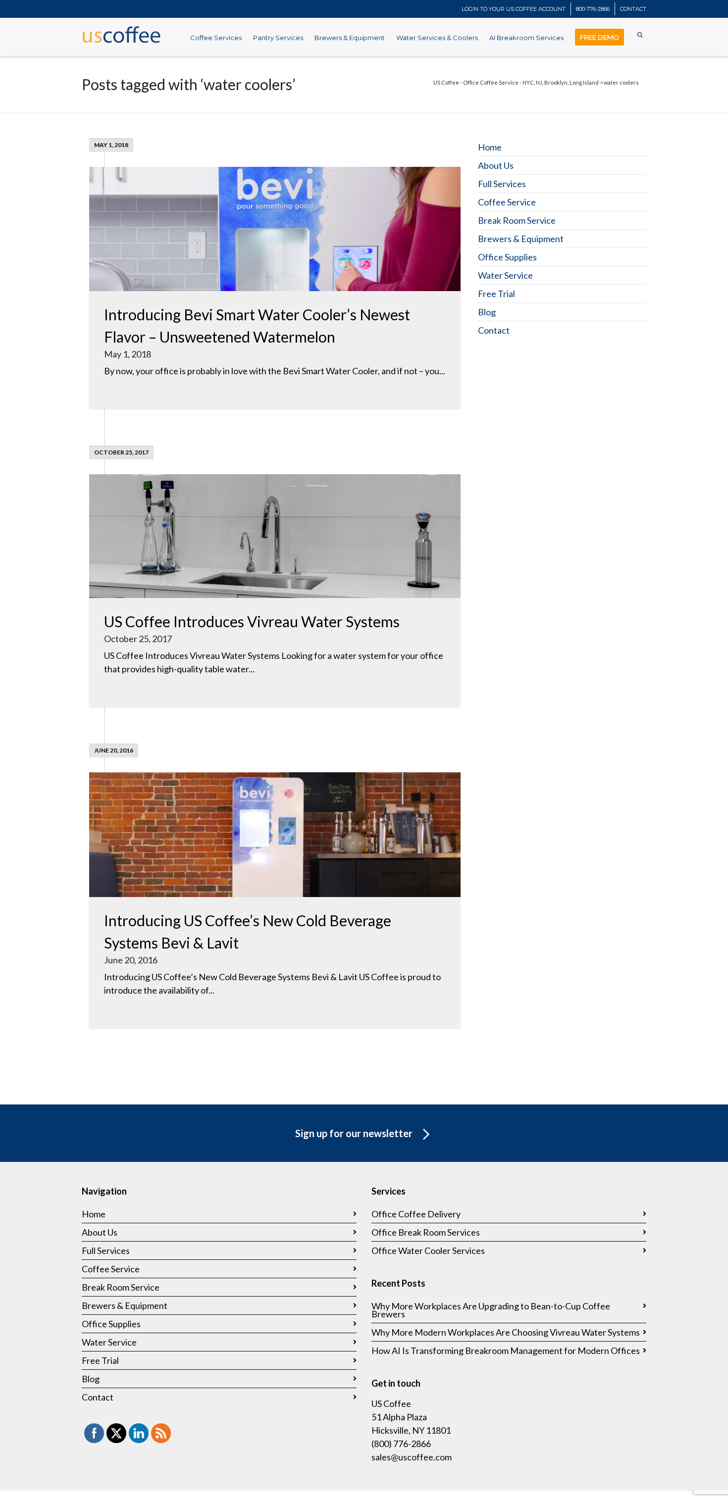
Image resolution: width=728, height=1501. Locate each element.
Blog (487, 311)
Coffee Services (216, 38)
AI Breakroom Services (526, 38)
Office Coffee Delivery (416, 1213)
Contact (494, 330)
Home (490, 147)
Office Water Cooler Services (428, 1250)
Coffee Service (507, 202)
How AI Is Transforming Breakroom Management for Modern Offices (505, 1350)
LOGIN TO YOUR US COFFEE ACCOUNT (514, 8)
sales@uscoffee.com (411, 1456)
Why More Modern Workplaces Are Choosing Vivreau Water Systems (505, 1332)
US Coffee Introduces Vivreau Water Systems (252, 621)
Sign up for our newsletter (354, 1133)
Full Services (502, 183)
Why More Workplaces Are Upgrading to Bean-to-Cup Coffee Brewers (490, 1310)
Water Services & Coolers (437, 38)
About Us (496, 165)
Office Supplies (507, 256)
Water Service (505, 275)
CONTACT (633, 8)
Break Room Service (517, 220)
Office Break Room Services (425, 1232)
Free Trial (496, 293)
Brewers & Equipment (349, 38)
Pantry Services (278, 38)
